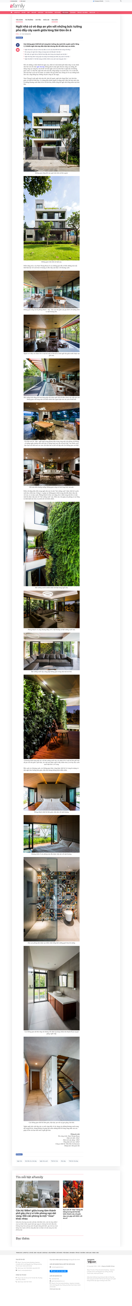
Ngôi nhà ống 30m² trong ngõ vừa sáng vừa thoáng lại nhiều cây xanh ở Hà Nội (47, 56)
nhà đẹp (63, 1161)
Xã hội (23, 12)
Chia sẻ (20, 37)
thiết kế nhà (54, 1161)
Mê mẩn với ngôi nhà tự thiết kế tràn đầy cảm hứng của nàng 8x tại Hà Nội (46, 54)
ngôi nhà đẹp (41, 67)
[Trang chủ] (11, 12)
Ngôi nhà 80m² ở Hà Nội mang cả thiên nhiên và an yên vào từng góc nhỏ (45, 59)
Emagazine (14, 1)
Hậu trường (49, 12)
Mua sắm (55, 20)
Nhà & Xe (46, 20)
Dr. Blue (23, 1)
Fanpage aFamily (99, 1)
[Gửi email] (18, 50)
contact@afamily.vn (26, 1270)
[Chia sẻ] (18, 45)
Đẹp (28, 12)
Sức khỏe (57, 12)
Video (93, 1252)
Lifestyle (17, 12)
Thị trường (29, 20)
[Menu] (97, 12)
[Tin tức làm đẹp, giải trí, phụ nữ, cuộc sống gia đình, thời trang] (17, 6)
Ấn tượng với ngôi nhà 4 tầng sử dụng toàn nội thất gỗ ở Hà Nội (43, 52)
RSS (98, 1252)
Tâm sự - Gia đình (82, 12)
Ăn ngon (72, 12)
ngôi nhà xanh (44, 1161)
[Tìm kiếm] (121, 1)
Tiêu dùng (65, 12)
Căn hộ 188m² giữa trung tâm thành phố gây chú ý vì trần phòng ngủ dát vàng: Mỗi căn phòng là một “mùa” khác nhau (36, 1214)
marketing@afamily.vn (58, 1267)
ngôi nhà (19, 1161)
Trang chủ (19, 1252)
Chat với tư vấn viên (59, 1271)
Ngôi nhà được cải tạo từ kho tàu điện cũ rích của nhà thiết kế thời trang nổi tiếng (47, 49)
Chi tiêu (38, 20)
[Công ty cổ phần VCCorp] (92, 1261)
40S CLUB (92, 12)
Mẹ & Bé (34, 12)
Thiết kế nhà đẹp (73, 1161)
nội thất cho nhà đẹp (31, 1161)
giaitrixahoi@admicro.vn (58, 1281)
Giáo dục (40, 12)
